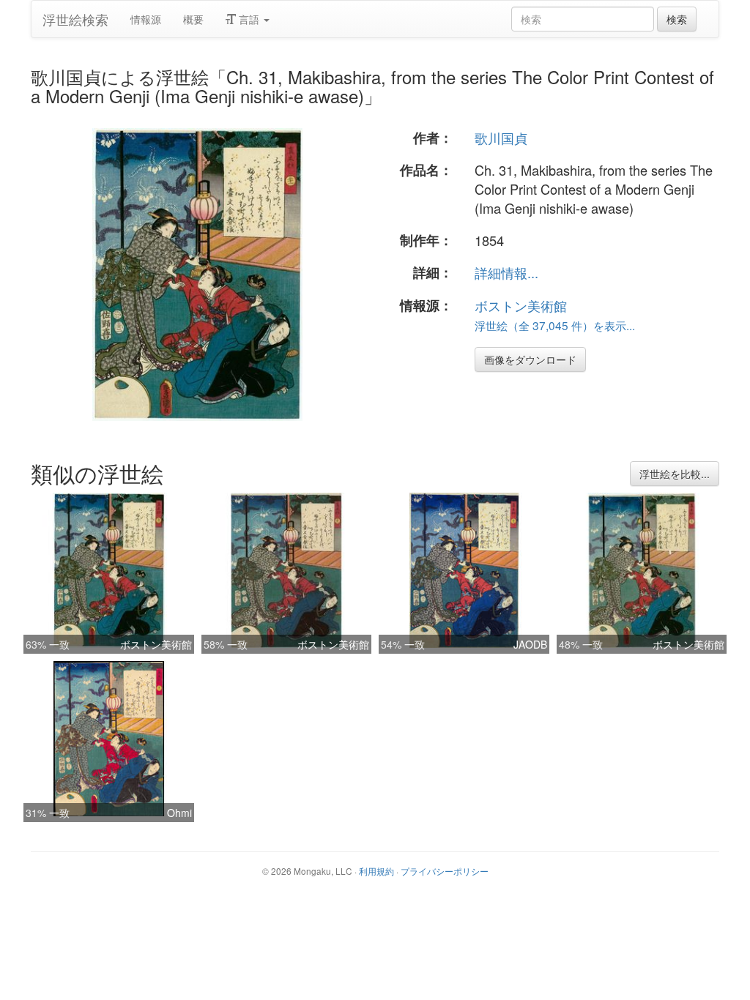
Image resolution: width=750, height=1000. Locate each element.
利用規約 (376, 871)
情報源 (145, 19)
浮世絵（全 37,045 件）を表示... (555, 325)
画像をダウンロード (530, 359)
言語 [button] (249, 19)
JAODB (530, 644)
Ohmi (179, 812)
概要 (193, 19)
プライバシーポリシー (445, 871)
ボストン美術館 (521, 305)
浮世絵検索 (75, 19)
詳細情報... (506, 272)
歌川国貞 (501, 137)
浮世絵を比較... (674, 473)
